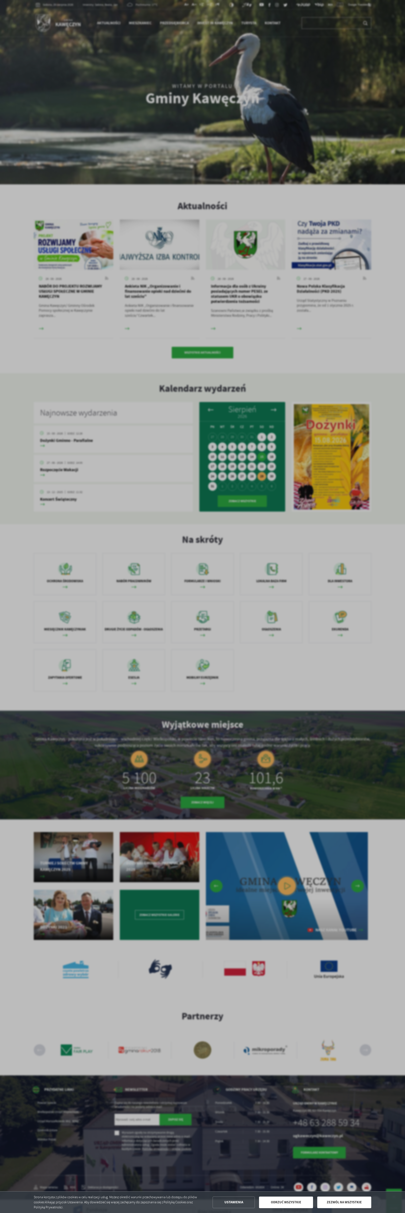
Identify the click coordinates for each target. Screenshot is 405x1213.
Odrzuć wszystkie (286, 1202)
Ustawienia (233, 1202)
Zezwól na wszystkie (344, 1202)
